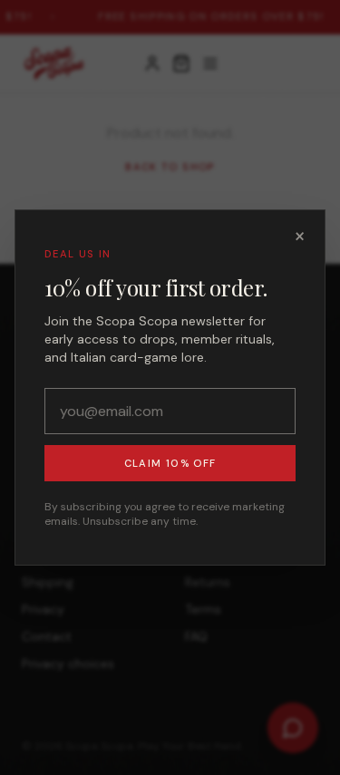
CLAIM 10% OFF (170, 463)
